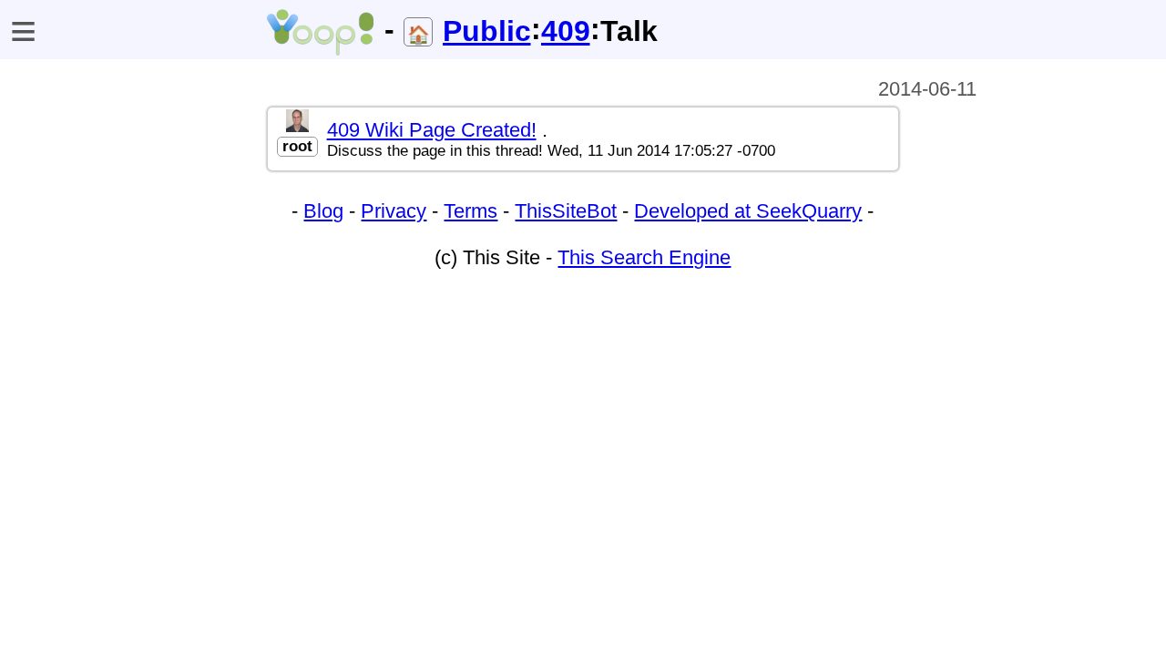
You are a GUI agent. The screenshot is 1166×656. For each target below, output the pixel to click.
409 (565, 31)
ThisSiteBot (566, 211)
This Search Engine (644, 257)
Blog (323, 211)
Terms (470, 211)
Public (487, 31)
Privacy (393, 211)
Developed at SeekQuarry (748, 211)
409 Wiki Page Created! (432, 129)
